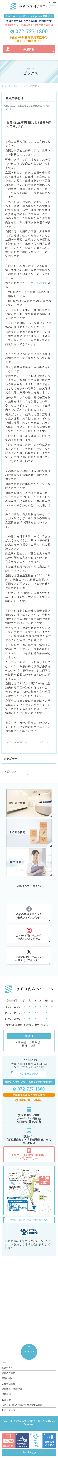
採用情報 (6, 1394)
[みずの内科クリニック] (31, 7)
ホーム (5, 1362)
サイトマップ (8, 1410)
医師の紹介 (7, 1378)
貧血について (47, 742)
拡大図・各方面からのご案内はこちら (29, 1220)
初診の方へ (7, 1367)
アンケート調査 (35, 282)
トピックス (8, 109)
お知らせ (6, 1399)
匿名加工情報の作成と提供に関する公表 (22, 1405)
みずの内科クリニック (33, 1421)
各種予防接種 (8, 1383)
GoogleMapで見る (29, 1074)
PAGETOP (29, 1352)
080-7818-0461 (30, 41)
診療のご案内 (8, 1373)
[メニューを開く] (52, 5)
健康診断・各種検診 (12, 1389)
